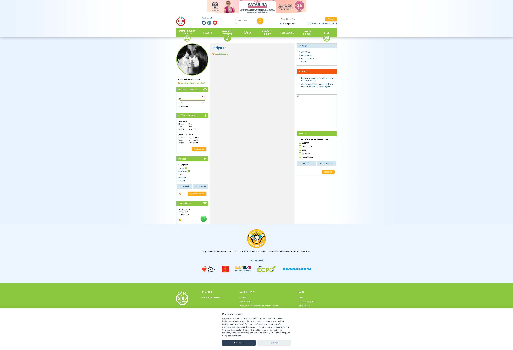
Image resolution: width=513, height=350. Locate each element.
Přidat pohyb (199, 149)
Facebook (204, 23)
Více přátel (184, 186)
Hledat (260, 21)
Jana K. (181, 174)
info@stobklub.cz (213, 297)
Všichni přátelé (200, 186)
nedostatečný (308, 157)
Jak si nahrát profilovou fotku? (193, 83)
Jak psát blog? (221, 54)
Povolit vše (239, 343)
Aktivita (305, 52)
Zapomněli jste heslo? (328, 23)
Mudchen (182, 178)
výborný (305, 143)
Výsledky (306, 163)
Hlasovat (328, 172)
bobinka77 (182, 172)
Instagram (209, 23)
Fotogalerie (307, 58)
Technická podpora (306, 301)
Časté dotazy (304, 306)
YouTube (215, 23)
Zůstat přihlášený (289, 24)
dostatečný (307, 153)
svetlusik (181, 180)
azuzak (181, 168)
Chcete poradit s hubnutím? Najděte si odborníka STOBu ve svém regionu (317, 85)
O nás (300, 297)
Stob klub (180, 21)
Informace (306, 55)
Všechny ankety (326, 163)
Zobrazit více (183, 214)
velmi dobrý (307, 146)
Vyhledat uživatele (197, 194)
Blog (304, 62)
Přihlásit (331, 19)
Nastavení (274, 343)
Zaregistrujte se (312, 23)
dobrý (304, 150)
